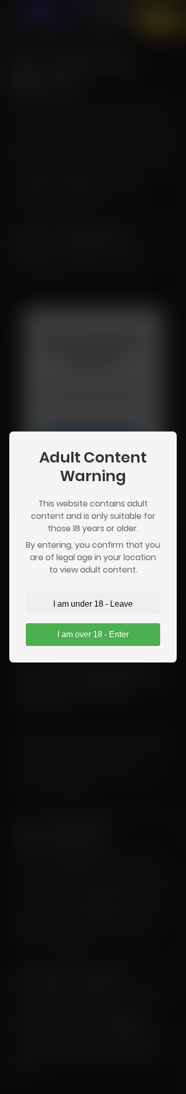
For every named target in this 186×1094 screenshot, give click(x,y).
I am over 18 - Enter (93, 634)
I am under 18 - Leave (93, 603)
